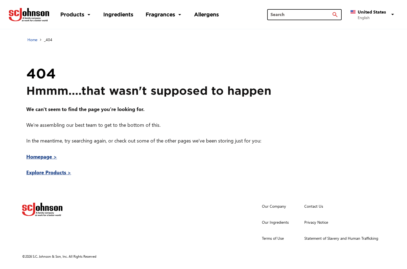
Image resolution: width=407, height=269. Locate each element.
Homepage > (41, 156)
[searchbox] (301, 14)
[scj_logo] (42, 209)
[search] (335, 14)
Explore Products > (48, 172)
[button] (373, 14)
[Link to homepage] (29, 14)
